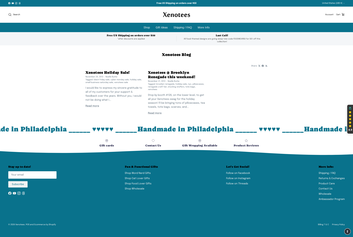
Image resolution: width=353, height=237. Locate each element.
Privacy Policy (338, 225)
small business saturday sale (99, 82)
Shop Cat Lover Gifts (137, 178)
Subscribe (18, 184)
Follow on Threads (237, 183)
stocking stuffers (176, 87)
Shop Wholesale (134, 189)
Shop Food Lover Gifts (138, 183)
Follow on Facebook (238, 173)
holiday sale (135, 80)
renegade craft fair (157, 87)
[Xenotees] (176, 14)
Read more (92, 106)
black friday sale (101, 80)
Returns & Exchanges (332, 178)
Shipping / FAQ (182, 27)
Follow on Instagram (238, 178)
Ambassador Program (332, 199)
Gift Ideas (162, 27)
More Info (204, 27)
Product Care (327, 183)
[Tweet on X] (259, 66)
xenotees (152, 89)
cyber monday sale (120, 80)
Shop (147, 27)
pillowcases (198, 84)
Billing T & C (323, 225)
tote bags (190, 87)
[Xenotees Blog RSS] (266, 66)
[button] (350, 119)
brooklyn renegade (165, 84)
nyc (189, 84)
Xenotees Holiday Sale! (107, 72)
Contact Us (325, 189)
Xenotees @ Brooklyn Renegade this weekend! (171, 74)
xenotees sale (121, 82)
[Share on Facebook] (263, 66)
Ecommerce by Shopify (45, 225)
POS (27, 225)
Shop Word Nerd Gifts (138, 173)
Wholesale (325, 194)
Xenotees (20, 225)
